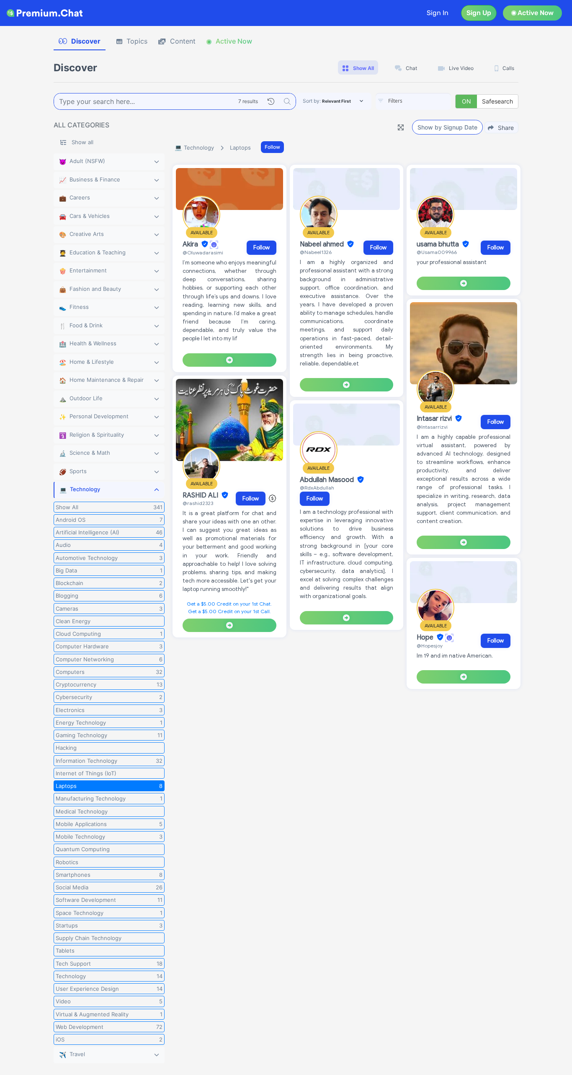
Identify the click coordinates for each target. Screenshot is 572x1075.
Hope (426, 637)
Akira (191, 244)
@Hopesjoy (430, 645)
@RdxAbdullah (317, 487)
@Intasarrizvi (432, 427)
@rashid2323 (198, 503)
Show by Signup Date (447, 127)
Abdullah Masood (328, 480)
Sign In (437, 13)
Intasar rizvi (435, 418)
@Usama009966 (437, 252)
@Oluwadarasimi (203, 252)
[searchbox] (426, 101)
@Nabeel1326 (316, 252)
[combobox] (413, 101)
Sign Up (478, 13)
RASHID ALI (201, 495)
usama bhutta (439, 244)
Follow (272, 147)
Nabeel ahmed (322, 244)
